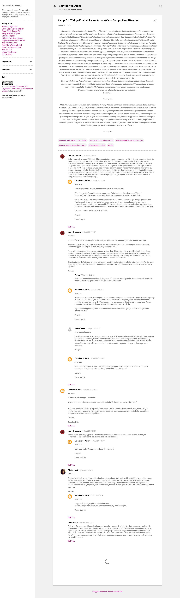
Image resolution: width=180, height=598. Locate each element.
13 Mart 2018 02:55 (87, 275)
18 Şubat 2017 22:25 (90, 390)
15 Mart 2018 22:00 (97, 289)
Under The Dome (9, 52)
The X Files (7, 50)
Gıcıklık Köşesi (8, 36)
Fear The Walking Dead (12, 45)
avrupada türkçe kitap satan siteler (72, 140)
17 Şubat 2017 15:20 (98, 181)
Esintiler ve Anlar (70, 6)
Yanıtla (71, 227)
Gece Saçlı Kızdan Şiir (11, 31)
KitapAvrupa (73, 522)
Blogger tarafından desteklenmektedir (107, 592)
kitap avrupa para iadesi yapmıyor (72, 145)
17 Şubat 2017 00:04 (89, 155)
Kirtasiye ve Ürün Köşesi (12, 38)
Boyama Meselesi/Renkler (13, 40)
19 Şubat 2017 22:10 (98, 441)
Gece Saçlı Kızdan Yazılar (13, 29)
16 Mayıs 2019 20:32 (98, 358)
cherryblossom (74, 155)
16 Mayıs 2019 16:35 (93, 328)
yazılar (110, 145)
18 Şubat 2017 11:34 (89, 232)
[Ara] (161, 6)
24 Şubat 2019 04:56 (86, 470)
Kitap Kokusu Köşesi (11, 33)
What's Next (73, 470)
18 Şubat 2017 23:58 (89, 431)
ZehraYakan (80, 328)
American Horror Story (11, 47)
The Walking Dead (9, 43)
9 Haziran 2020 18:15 (86, 522)
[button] (155, 21)
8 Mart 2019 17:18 (97, 495)
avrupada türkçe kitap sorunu (101, 140)
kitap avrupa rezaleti (97, 145)
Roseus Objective (9, 26)
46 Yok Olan (7, 54)
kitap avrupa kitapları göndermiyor (129, 140)
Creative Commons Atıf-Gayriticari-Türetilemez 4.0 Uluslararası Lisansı (17, 88)
